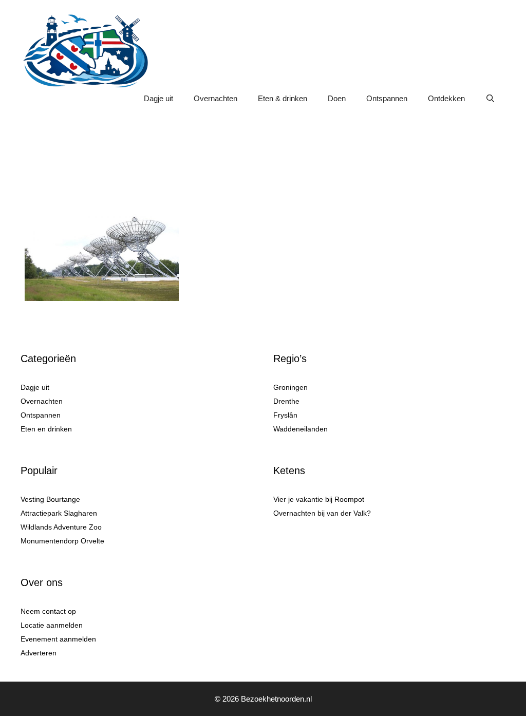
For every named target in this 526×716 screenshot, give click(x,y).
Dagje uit (158, 98)
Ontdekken (446, 98)
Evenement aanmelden (58, 639)
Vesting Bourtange (50, 499)
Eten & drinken (282, 98)
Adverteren (39, 653)
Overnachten (215, 98)
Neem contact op (48, 611)
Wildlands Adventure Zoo (61, 527)
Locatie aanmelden (52, 625)
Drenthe (286, 401)
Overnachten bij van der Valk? (322, 513)
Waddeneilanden (300, 429)
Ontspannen (386, 98)
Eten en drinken (46, 429)
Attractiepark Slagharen (59, 513)
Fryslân (285, 415)
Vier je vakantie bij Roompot (318, 499)
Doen (337, 98)
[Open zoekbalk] (490, 98)
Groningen (290, 387)
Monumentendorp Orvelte (62, 541)
